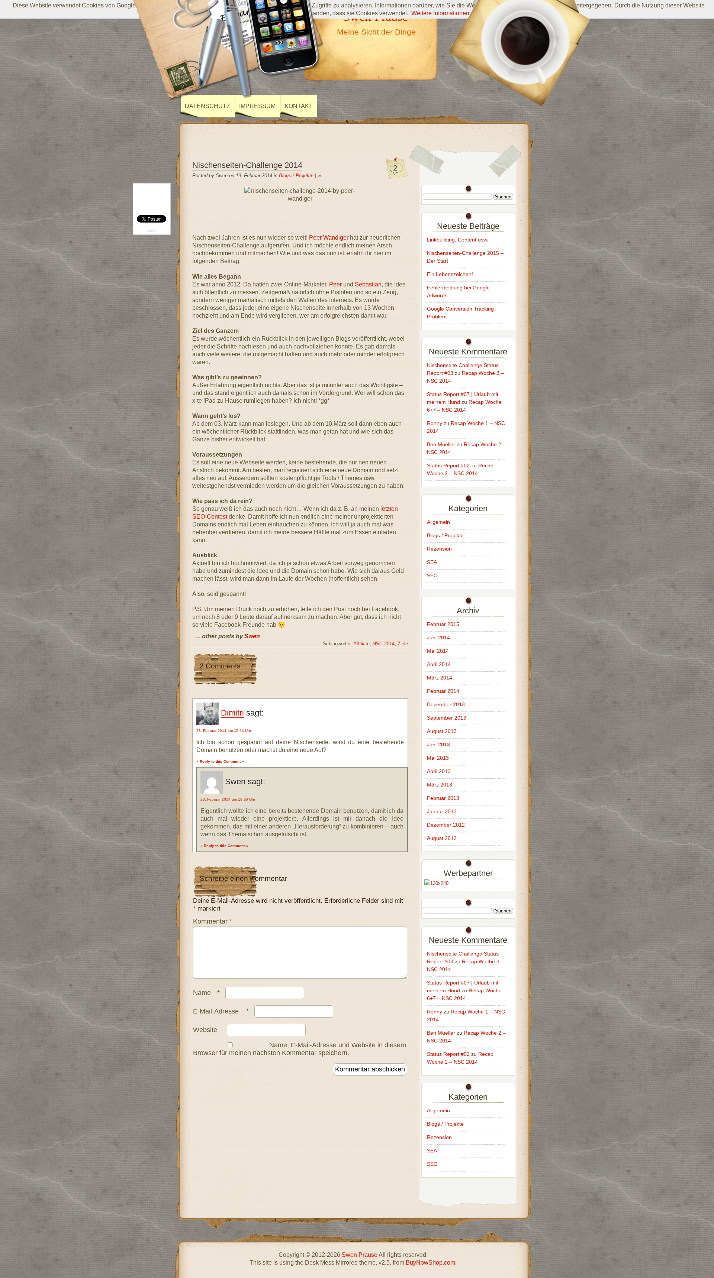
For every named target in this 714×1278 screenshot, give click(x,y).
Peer (335, 284)
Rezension (439, 549)
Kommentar (212, 921)
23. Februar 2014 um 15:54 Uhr (223, 731)
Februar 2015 (443, 624)
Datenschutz (207, 106)
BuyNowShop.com (430, 1262)
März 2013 (439, 785)
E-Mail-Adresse (221, 1011)
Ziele (403, 643)
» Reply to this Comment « (220, 761)
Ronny (434, 423)
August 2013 (442, 731)
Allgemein (438, 522)
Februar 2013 (443, 798)
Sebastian (368, 284)
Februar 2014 (443, 691)
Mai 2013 (438, 758)
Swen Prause (359, 1255)
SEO (432, 575)
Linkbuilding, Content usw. (457, 240)
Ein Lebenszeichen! (450, 274)
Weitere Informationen (440, 13)
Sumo (151, 231)
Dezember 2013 (446, 704)
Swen (252, 636)
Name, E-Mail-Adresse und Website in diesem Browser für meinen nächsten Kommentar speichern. (299, 1049)
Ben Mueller (441, 444)
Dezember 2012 (446, 825)
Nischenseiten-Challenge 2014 (247, 165)
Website (205, 1030)
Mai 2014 (438, 651)
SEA (432, 562)
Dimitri (232, 712)
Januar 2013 (442, 811)
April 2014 (439, 664)
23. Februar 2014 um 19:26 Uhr (227, 799)
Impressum (257, 106)
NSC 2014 (384, 643)
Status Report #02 (448, 465)
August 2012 (442, 838)
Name (206, 992)
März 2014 (439, 678)
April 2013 (439, 771)
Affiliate (361, 643)
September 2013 (446, 718)
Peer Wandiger (328, 237)
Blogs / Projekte (296, 175)
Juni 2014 (438, 637)
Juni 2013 (438, 744)
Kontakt (298, 106)
